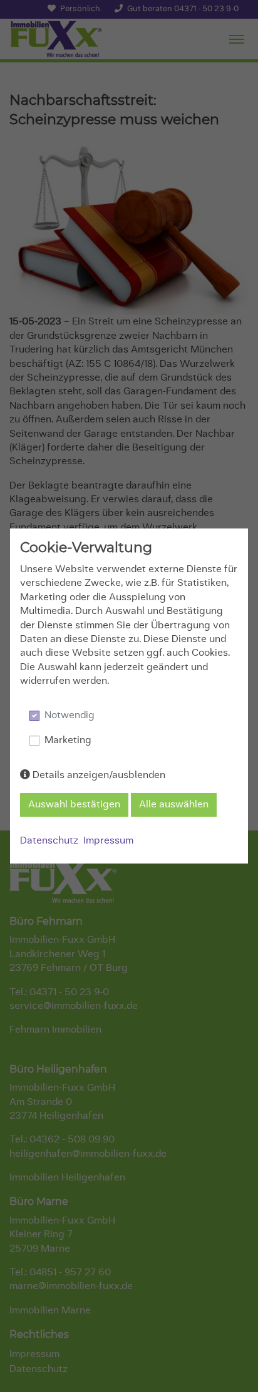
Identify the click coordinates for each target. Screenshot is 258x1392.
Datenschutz (49, 841)
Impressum (108, 841)
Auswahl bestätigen (74, 805)
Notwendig (69, 716)
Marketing (67, 741)
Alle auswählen (174, 805)
